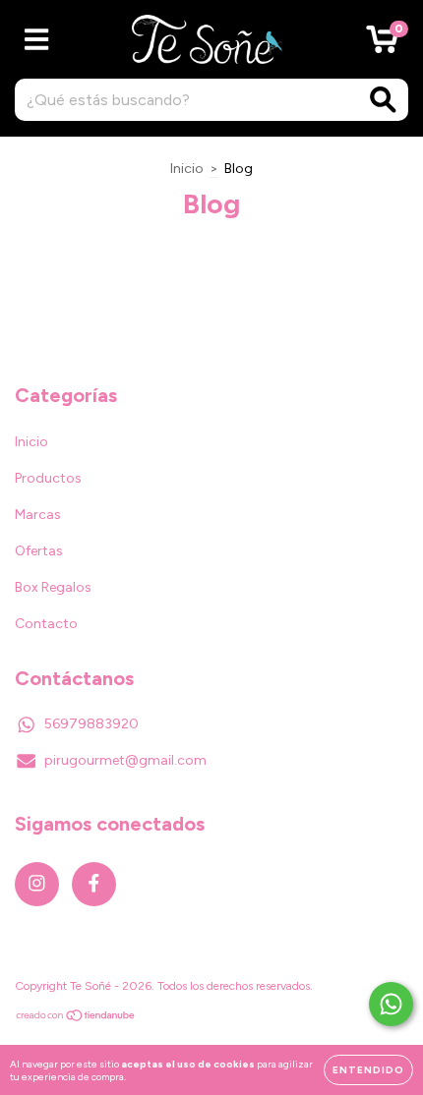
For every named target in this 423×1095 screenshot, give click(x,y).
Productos (48, 478)
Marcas (38, 514)
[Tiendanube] (76, 1018)
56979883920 (91, 724)
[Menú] (37, 40)
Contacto (46, 623)
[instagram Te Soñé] (37, 884)
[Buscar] (383, 100)
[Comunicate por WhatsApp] (391, 1004)
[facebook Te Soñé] (94, 884)
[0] (382, 44)
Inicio (187, 168)
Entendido (368, 1070)
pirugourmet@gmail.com (125, 760)
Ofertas (39, 551)
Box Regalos (53, 587)
